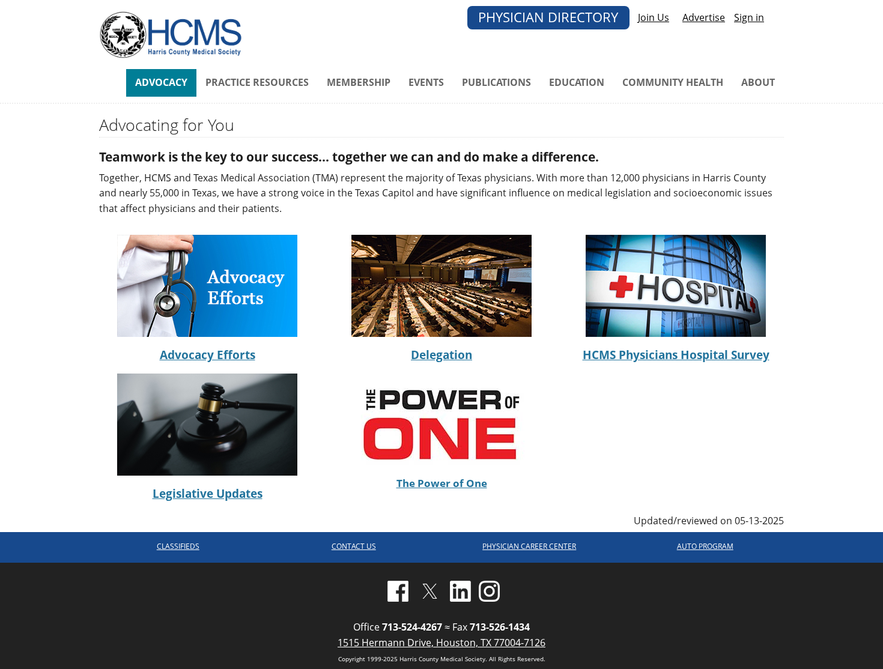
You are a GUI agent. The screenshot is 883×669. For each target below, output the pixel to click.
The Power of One (441, 483)
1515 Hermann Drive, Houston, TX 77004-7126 (441, 642)
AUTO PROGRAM (705, 546)
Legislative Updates (207, 493)
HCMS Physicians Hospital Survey (676, 355)
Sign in (749, 17)
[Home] (172, 33)
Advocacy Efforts (207, 355)
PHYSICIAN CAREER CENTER (529, 546)
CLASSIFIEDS (178, 546)
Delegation (441, 355)
